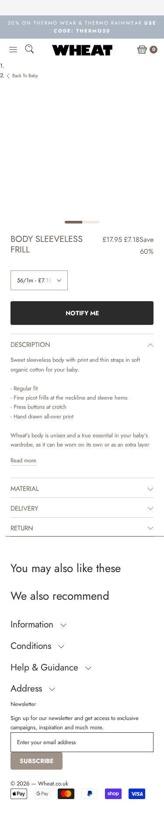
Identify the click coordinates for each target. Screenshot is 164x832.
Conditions (32, 645)
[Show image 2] (91, 222)
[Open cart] (142, 50)
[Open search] (29, 50)
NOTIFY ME (82, 313)
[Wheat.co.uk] (82, 50)
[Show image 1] (73, 222)
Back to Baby (25, 75)
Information (33, 624)
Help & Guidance (45, 667)
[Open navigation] (13, 50)
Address (27, 688)
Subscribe (36, 760)
